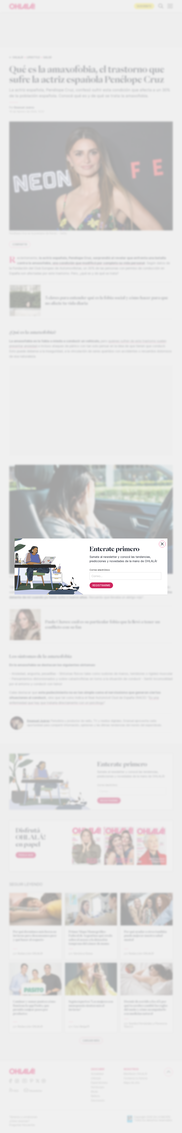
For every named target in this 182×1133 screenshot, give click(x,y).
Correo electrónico (100, 570)
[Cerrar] (162, 544)
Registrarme (101, 585)
